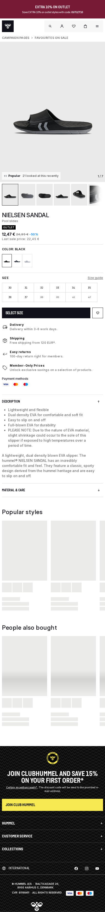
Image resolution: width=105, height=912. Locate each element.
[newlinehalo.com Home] (8, 26)
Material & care (13, 490)
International (19, 868)
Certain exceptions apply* (22, 787)
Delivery (17, 325)
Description (11, 401)
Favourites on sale (51, 38)
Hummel (8, 823)
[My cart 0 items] (85, 26)
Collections (12, 849)
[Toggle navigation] (50, 26)
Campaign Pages (15, 38)
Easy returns (20, 352)
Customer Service (17, 836)
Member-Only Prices (27, 365)
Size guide (95, 278)
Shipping (17, 338)
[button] (62, 26)
